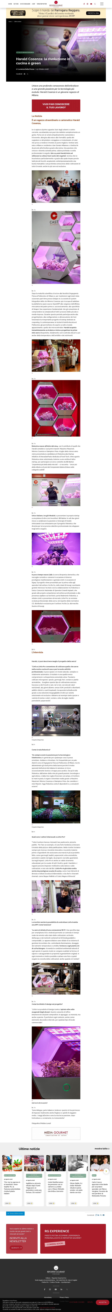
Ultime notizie (17, 21)
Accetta (102, 1302)
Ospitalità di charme (54, 1175)
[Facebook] (96, 1215)
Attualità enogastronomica (25, 52)
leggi (6, 1203)
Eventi (94, 1175)
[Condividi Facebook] (24, 74)
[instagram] (87, 4)
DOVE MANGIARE (25, 4)
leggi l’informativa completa (47, 1307)
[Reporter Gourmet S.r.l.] (56, 4)
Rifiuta (90, 1302)
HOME (10, 4)
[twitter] (95, 4)
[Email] (103, 1215)
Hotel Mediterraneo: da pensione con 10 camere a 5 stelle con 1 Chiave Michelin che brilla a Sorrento (56, 1186)
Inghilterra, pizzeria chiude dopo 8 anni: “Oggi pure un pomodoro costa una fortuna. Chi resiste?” (34, 1187)
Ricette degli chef (9, 1175)
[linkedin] (61, 1289)
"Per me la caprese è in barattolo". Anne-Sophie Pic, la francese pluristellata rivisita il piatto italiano (12, 1187)
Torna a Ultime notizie (16, 1213)
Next (106, 1171)
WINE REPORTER (42, 4)
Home (10, 21)
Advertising (47, 1297)
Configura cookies (76, 1302)
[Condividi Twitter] (27, 74)
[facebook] (84, 4)
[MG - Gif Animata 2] (56, 105)
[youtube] (91, 4)
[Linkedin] (98, 1215)
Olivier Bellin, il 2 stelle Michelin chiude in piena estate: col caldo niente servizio (76, 1187)
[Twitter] (101, 1215)
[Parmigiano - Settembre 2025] (56, 13)
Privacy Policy (64, 1297)
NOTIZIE (16, 4)
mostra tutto (101, 1148)
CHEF (33, 4)
